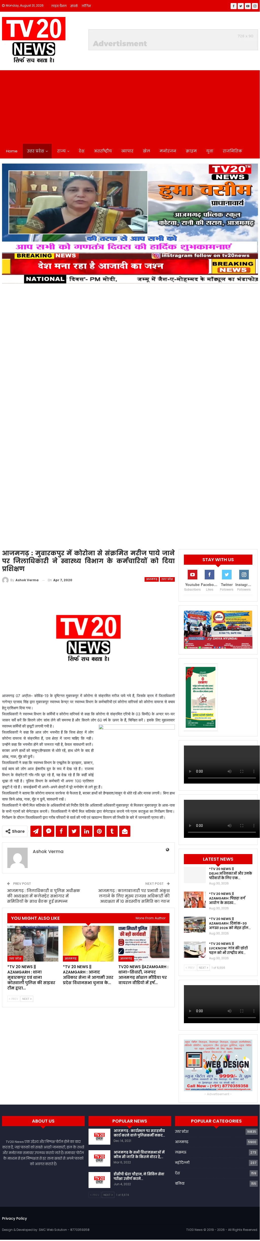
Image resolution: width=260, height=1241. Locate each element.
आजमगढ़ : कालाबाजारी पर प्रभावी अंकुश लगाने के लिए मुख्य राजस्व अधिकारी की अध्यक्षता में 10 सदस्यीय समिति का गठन (134, 896)
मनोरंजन (168, 151)
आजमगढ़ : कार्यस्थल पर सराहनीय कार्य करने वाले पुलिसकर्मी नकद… (139, 1133)
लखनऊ (180, 1152)
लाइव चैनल (59, 6)
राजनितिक (232, 151)
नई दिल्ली (182, 1162)
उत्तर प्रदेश (35, 151)
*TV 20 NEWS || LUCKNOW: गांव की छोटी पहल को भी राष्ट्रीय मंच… (228, 948)
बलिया (179, 1183)
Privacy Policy (14, 1218)
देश (81, 151)
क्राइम (191, 151)
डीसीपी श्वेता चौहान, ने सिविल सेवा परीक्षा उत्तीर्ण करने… (139, 1176)
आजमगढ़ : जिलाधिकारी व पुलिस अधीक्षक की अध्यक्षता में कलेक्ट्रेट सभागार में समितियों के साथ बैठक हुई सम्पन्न (43, 896)
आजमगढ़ (151, 579)
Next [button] (251, 352)
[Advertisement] (130, 105)
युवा (209, 151)
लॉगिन (86, 6)
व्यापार (127, 151)
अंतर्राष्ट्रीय (103, 151)
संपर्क (74, 6)
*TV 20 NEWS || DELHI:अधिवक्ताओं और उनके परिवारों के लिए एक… (230, 873)
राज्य (61, 151)
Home (12, 151)
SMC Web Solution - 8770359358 (64, 1230)
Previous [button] (8, 352)
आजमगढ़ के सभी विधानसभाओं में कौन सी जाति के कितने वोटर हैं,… (139, 1154)
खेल (146, 151)
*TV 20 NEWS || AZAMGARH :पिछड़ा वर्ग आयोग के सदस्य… (227, 898)
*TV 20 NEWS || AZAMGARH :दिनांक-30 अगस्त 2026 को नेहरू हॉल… (230, 923)
